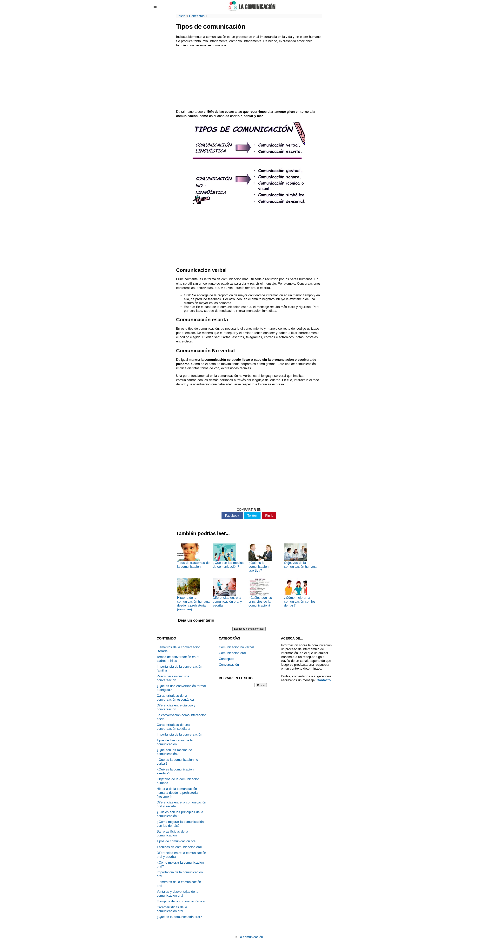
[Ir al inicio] (252, 9)
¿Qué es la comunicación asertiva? (258, 566)
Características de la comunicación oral (172, 909)
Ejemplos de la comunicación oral (181, 901)
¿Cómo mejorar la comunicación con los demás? (299, 601)
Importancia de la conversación (179, 734)
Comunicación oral (232, 653)
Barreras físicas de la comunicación (172, 833)
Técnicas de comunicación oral (179, 847)
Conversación (229, 664)
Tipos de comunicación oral (176, 841)
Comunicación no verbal (236, 647)
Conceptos (197, 16)
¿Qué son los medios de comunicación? (228, 564)
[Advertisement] (249, 78)
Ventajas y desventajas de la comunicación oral (177, 893)
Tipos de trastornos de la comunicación (193, 564)
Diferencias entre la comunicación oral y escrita (227, 601)
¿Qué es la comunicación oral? (179, 917)
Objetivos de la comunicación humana (300, 564)
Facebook (232, 515)
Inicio (181, 16)
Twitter (252, 515)
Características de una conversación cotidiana (173, 726)
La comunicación (250, 937)
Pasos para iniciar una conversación (173, 678)
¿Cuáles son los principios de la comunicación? (260, 601)
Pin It (269, 515)
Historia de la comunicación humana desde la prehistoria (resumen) (193, 603)
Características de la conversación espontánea (175, 697)
